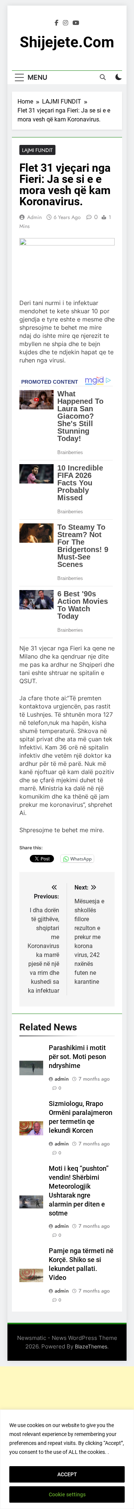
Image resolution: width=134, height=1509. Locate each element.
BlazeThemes (91, 1346)
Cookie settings (67, 1494)
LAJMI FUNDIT (37, 150)
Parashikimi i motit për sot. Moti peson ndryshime (77, 1056)
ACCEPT (67, 1474)
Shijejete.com (67, 42)
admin (34, 217)
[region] (67, 1459)
